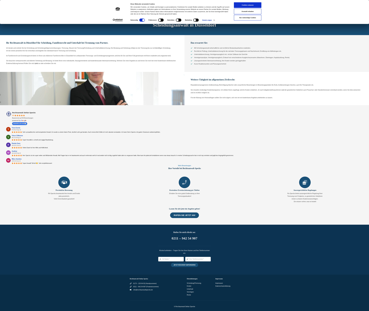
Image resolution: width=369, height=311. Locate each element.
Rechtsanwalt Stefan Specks (24, 113)
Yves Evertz (16, 128)
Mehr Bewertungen (184, 165)
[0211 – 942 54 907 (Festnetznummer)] (131, 286)
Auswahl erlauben (248, 11)
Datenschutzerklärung (222, 286)
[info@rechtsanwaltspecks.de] (131, 290)
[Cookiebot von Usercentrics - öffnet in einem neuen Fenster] (117, 20)
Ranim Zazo (16, 143)
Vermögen (190, 292)
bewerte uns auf (18, 123)
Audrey (14, 151)
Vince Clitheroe (17, 135)
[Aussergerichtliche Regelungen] (305, 182)
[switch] (161, 20)
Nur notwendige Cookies (247, 17)
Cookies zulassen (248, 5)
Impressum (219, 283)
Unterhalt (190, 289)
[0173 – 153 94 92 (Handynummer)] (131, 283)
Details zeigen (207, 20)
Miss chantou (17, 159)
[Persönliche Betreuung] (64, 182)
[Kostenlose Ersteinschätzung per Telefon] (184, 182)
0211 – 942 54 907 (184, 238)
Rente (189, 295)
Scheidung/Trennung (194, 283)
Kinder (189, 286)
